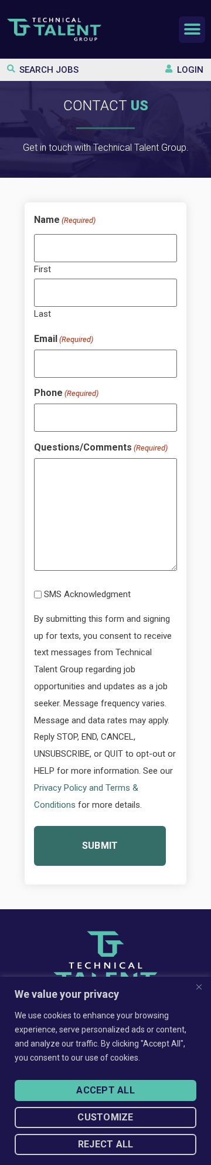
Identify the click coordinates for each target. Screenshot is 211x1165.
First (42, 269)
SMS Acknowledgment (87, 594)
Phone (66, 393)
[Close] (199, 987)
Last (42, 314)
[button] (192, 29)
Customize (105, 1117)
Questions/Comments (101, 447)
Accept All (105, 1090)
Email (63, 339)
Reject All (106, 1144)
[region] (105, 1071)
